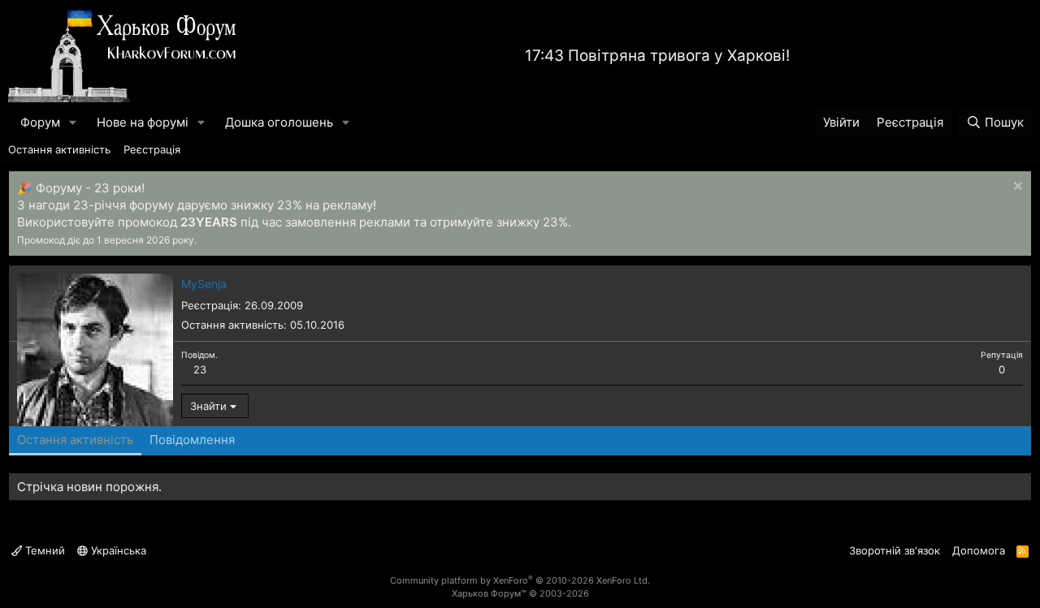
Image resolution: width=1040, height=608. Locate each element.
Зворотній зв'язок (894, 550)
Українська (117, 550)
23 (199, 369)
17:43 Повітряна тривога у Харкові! (657, 55)
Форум (40, 122)
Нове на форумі (142, 122)
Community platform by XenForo (520, 580)
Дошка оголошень (279, 122)
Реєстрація (152, 149)
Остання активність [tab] (75, 439)
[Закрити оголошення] (1016, 187)
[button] (73, 122)
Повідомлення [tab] (192, 439)
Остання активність (59, 149)
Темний (43, 550)
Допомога (978, 550)
